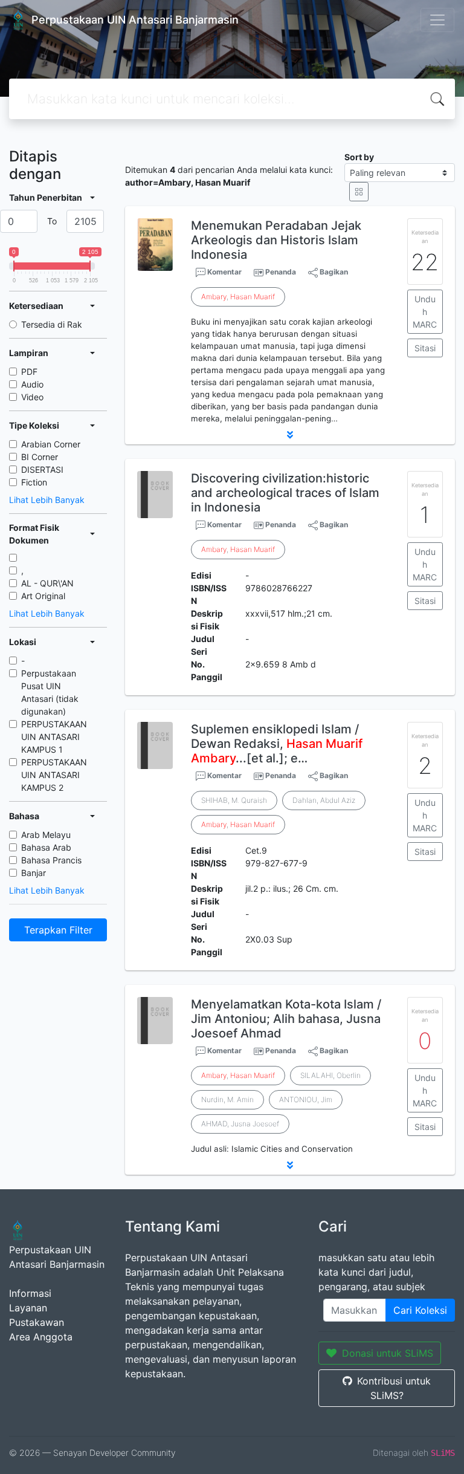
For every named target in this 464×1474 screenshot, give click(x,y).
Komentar (223, 271)
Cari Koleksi (420, 1310)
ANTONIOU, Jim (305, 1099)
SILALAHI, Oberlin (330, 1075)
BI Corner (39, 457)
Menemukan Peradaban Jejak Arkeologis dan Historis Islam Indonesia (276, 240)
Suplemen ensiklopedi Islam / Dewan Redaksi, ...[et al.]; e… (276, 743)
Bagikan (333, 271)
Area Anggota (40, 1337)
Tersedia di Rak (51, 324)
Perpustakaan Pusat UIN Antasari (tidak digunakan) (50, 692)
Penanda (280, 271)
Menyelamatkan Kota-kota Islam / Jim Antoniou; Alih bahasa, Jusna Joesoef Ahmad (286, 1019)
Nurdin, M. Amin (227, 1099)
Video (32, 397)
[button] (290, 434)
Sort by (359, 157)
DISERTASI (42, 469)
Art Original (43, 596)
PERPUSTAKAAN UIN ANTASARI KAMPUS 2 (54, 775)
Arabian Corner (50, 444)
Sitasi (425, 348)
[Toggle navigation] (437, 20)
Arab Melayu (46, 835)
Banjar (33, 873)
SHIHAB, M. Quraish (234, 800)
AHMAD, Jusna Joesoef (240, 1123)
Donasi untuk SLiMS (387, 1353)
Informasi (30, 1293)
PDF (29, 371)
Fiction (34, 482)
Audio (32, 384)
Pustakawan (36, 1322)
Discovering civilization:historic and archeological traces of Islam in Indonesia (285, 493)
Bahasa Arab (46, 847)
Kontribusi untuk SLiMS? (394, 1388)
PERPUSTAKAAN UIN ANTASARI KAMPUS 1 (54, 737)
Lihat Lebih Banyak (47, 500)
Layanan (28, 1308)
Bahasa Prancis (51, 860)
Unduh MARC (425, 312)
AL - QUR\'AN (47, 583)
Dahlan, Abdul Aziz (323, 800)
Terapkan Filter (58, 930)
